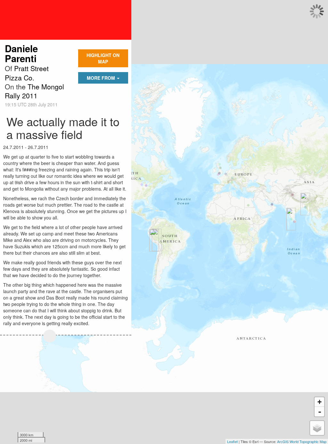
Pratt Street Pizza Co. (27, 72)
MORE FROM (101, 78)
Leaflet (232, 441)
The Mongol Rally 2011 (34, 91)
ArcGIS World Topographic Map (301, 441)
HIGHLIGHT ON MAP (102, 58)
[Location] (49, 336)
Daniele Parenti (21, 53)
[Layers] (317, 428)
